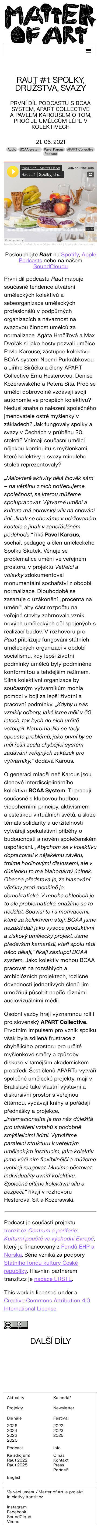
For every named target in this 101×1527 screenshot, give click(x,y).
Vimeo (13, 1521)
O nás (59, 1455)
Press (58, 1465)
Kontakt (60, 1460)
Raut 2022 (17, 1460)
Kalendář (62, 1398)
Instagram (17, 1507)
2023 (58, 1430)
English (14, 1477)
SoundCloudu (50, 266)
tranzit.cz (34, 1497)
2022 (12, 1435)
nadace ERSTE (53, 1279)
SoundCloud (19, 1516)
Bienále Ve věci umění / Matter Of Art (27, 244)
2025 (58, 1435)
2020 (12, 1440)
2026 (12, 1426)
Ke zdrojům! (18, 1455)
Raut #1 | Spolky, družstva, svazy (72, 244)
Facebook (16, 1512)
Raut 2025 (17, 1465)
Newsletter (63, 1408)
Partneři (61, 1470)
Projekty (15, 1408)
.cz (23, 1230)
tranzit (12, 1230)
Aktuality (15, 1398)
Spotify (70, 254)
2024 (12, 1430)
